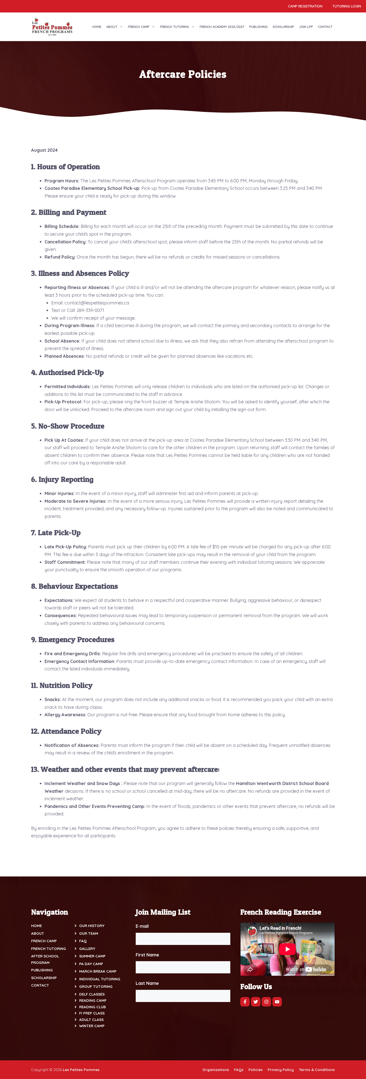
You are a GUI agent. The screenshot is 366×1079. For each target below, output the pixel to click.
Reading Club (92, 1007)
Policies (255, 1069)
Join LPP (306, 27)
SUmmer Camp (92, 956)
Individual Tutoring (99, 979)
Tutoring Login (346, 6)
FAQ (83, 940)
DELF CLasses (92, 994)
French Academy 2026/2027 (222, 27)
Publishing (258, 27)
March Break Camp (98, 971)
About (111, 27)
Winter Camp (92, 1025)
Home (96, 27)
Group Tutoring (96, 986)
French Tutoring (174, 27)
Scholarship (283, 27)
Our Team (88, 933)
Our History (91, 925)
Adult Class (91, 1019)
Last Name (147, 983)
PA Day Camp (91, 963)
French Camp (138, 27)
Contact (325, 27)
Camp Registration (305, 6)
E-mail (142, 926)
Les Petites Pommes (81, 1069)
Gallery (87, 948)
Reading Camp (93, 1000)
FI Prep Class (92, 1013)
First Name (147, 955)
